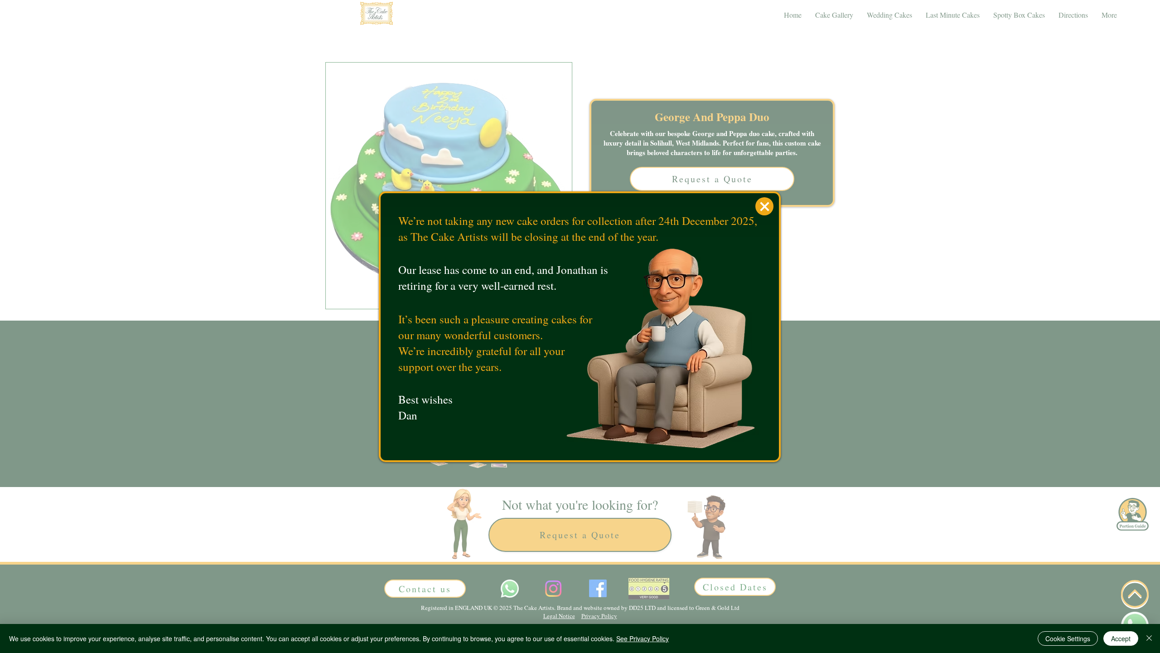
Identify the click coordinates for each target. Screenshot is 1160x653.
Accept (1121, 638)
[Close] (1149, 638)
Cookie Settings (1067, 638)
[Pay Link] (764, 206)
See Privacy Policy (642, 638)
